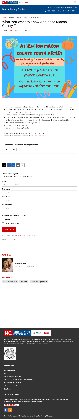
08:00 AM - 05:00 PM (69, 11)
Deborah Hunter (14, 30)
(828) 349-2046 (51, 11)
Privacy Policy (12, 239)
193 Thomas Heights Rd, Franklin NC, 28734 (63, 7)
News (4, 17)
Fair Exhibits (24, 282)
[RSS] (10, 410)
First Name (6, 189)
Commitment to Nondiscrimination (21, 416)
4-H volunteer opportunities (38, 282)
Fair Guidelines (39, 136)
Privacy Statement (47, 416)
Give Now (7, 389)
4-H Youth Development (10, 282)
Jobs (5, 373)
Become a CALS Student (12, 383)
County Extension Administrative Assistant (25, 266)
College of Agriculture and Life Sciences (18, 380)
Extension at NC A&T (11, 386)
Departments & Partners (12, 377)
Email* (4, 181)
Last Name (6, 197)
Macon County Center (13, 9)
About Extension (9, 370)
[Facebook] (6, 410)
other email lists (19, 235)
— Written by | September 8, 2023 (17, 30)
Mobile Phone (7, 205)
